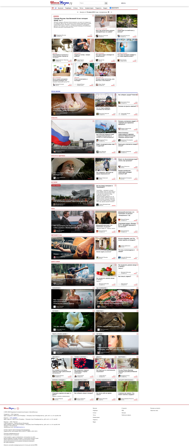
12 (136, 231)
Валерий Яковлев (59, 375)
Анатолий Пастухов (125, 35)
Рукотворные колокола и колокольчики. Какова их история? (60, 56)
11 (136, 178)
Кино (53, 208)
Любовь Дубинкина (125, 245)
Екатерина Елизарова (126, 177)
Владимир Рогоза (60, 150)
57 (136, 113)
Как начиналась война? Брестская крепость (70, 201)
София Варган (59, 352)
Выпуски (60, 8)
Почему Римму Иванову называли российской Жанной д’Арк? (127, 371)
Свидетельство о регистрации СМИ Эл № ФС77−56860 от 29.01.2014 (20, 431)
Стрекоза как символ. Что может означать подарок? (126, 393)
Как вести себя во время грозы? (103, 393)
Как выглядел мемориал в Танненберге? (104, 186)
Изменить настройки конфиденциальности (14, 445)
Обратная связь (154, 410)
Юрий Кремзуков (104, 329)
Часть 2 (120, 268)
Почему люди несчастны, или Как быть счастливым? (105, 79)
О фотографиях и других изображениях (13, 437)
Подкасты (98, 8)
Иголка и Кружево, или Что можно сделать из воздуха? (126, 239)
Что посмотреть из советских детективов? (70, 225)
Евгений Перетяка (60, 256)
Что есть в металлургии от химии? (126, 250)
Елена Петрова (60, 306)
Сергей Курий (80, 375)
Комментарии (89, 8)
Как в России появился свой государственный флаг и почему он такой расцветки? (105, 135)
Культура (54, 118)
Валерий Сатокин (59, 84)
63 (136, 166)
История (54, 182)
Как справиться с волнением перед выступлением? (67, 301)
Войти (124, 3)
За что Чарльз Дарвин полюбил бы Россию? (103, 108)
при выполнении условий (28, 439)
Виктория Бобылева (104, 283)
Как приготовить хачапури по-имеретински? (105, 55)
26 (114, 113)
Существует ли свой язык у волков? (126, 31)
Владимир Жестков (61, 35)
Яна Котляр (101, 59)
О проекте (124, 408)
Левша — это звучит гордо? (64, 254)
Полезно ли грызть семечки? (127, 106)
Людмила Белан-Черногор (61, 59)
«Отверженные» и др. (124, 215)
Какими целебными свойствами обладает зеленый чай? (125, 172)
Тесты (81, 8)
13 (70, 84)
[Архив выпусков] (108, 12)
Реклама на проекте (155, 408)
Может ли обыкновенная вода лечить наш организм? (127, 159)
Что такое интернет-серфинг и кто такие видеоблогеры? (127, 55)
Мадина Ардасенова (126, 128)
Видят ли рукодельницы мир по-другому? (105, 145)
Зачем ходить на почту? (103, 252)
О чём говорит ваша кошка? (108, 326)
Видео (105, 8)
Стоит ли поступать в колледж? (80, 79)
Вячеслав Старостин (104, 113)
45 (136, 102)
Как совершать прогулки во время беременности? (104, 173)
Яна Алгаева (123, 59)
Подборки (68, 8)
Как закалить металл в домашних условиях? (66, 279)
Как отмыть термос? (124, 276)
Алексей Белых (80, 84)
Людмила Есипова (104, 352)
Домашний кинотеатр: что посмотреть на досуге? (104, 225)
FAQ (123, 410)
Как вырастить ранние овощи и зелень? (105, 278)
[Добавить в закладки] (93, 16)
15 (91, 329)
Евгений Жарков (60, 230)
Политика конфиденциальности (11, 433)
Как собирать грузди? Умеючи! (127, 95)
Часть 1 (56, 349)
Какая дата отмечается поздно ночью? (127, 145)
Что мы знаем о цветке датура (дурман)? (69, 326)
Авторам (124, 412)
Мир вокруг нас (56, 235)
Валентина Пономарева (127, 139)
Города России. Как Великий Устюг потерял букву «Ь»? (71, 19)
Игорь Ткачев (102, 84)
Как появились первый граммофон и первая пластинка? (81, 371)
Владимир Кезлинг (60, 203)
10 (91, 35)
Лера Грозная (124, 283)
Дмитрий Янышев (103, 257)
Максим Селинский (103, 35)
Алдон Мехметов (125, 166)
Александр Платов (125, 113)
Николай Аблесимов (126, 257)
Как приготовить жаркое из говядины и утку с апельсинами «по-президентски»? (114, 302)
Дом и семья (55, 261)
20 (70, 398)
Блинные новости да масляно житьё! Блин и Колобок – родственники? (70, 109)
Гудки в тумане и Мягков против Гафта (67, 227)
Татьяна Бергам (59, 398)
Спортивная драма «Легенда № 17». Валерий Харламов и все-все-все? (127, 225)
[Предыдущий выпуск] (77, 12)
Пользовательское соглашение (11, 434)
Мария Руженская (103, 177)
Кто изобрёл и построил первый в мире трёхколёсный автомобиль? (61, 371)
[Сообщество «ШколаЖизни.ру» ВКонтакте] (114, 7)
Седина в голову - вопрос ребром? (82, 55)
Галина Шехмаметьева (104, 204)
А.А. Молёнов (59, 283)
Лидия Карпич (80, 59)
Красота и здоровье (58, 156)
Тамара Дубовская (60, 177)
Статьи (75, 8)
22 (135, 352)
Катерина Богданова (126, 151)
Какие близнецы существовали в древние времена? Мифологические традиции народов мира (126, 135)
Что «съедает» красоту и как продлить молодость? (68, 174)
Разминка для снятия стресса (63, 303)
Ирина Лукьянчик (103, 398)
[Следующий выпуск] (111, 12)
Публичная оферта (126, 415)
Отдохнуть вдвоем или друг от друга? (61, 393)
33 (114, 257)
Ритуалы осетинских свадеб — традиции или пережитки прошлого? (127, 122)
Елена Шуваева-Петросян (127, 398)
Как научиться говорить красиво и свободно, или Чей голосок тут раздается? (114, 348)
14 (114, 140)
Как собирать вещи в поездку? (83, 393)
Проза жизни (56, 91)
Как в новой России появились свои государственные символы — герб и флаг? (70, 147)
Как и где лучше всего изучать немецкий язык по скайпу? (105, 31)
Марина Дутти (103, 306)
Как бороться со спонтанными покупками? (105, 370)
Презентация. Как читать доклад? (66, 347)
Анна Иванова (102, 151)
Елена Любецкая (81, 398)
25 (114, 398)
